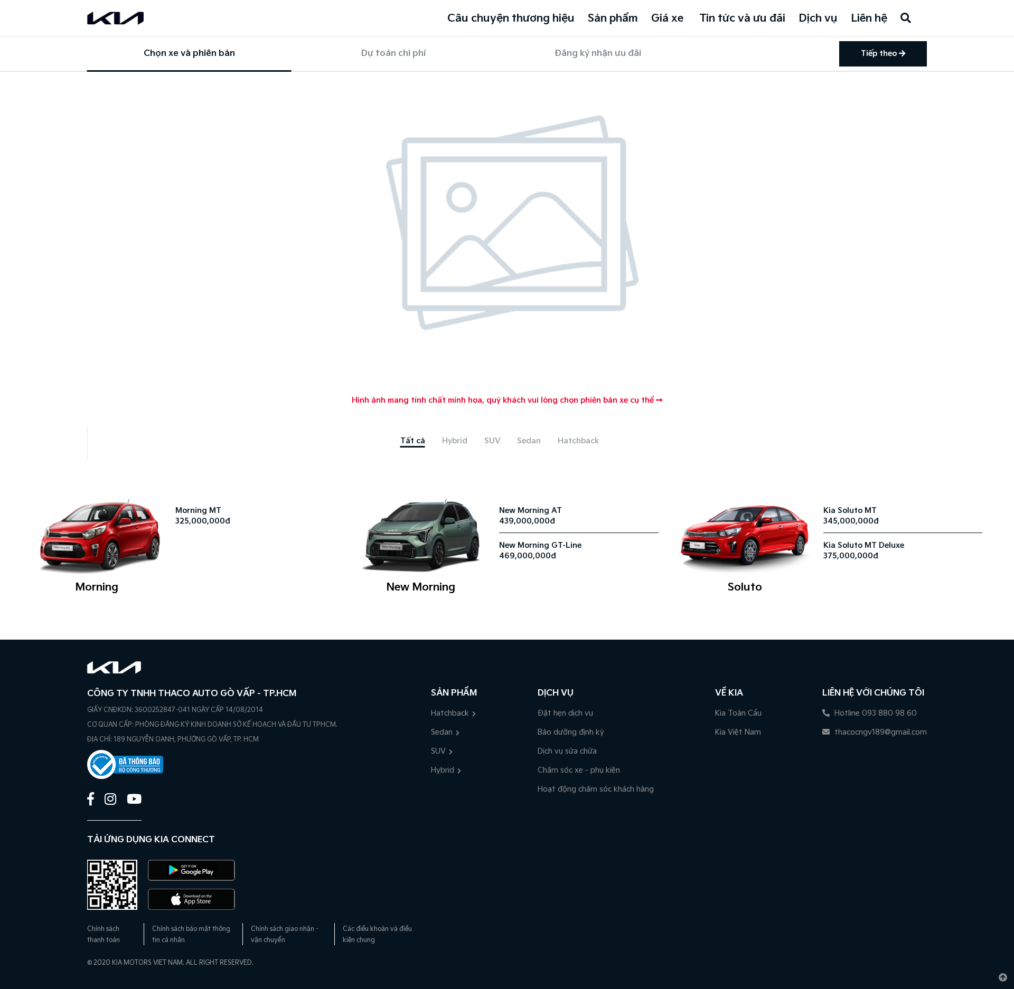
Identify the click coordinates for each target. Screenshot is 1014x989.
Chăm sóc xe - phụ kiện (579, 770)
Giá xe (667, 18)
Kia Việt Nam (738, 732)
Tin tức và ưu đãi (742, 18)
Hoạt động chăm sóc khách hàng (596, 789)
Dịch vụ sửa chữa (567, 751)
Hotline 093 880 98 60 (874, 713)
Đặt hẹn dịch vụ (565, 713)
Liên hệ (869, 18)
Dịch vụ (818, 18)
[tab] (413, 441)
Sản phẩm (613, 18)
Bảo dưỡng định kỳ (571, 732)
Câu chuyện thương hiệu (511, 18)
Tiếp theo (880, 53)
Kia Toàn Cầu (738, 713)
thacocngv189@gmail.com (879, 732)
